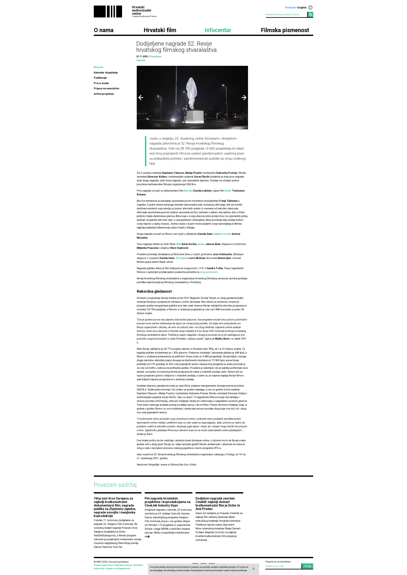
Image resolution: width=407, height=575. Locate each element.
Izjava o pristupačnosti (118, 568)
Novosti (98, 67)
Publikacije (100, 77)
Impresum (99, 568)
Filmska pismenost (285, 30)
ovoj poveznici (208, 272)
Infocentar (218, 30)
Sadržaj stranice (123, 565)
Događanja (155, 56)
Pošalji (307, 566)
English (302, 7)
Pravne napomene (103, 565)
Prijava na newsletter (107, 88)
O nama (104, 30)
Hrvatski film (160, 30)
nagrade (140, 60)
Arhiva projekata (104, 93)
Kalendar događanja (106, 72)
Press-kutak (101, 83)
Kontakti (138, 565)
